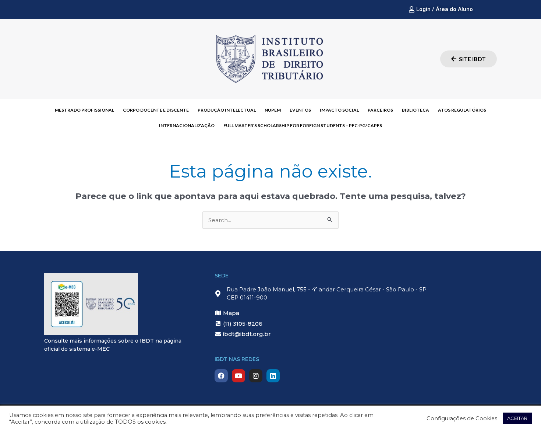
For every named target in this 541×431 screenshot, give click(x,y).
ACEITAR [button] (517, 418)
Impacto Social (339, 110)
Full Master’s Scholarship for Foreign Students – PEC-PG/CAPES (302, 125)
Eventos (300, 110)
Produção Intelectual (227, 110)
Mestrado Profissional (84, 110)
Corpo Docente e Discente (156, 110)
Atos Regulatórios (462, 110)
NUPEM (273, 110)
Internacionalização (187, 125)
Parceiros (380, 110)
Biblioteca (415, 110)
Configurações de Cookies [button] (462, 418)
